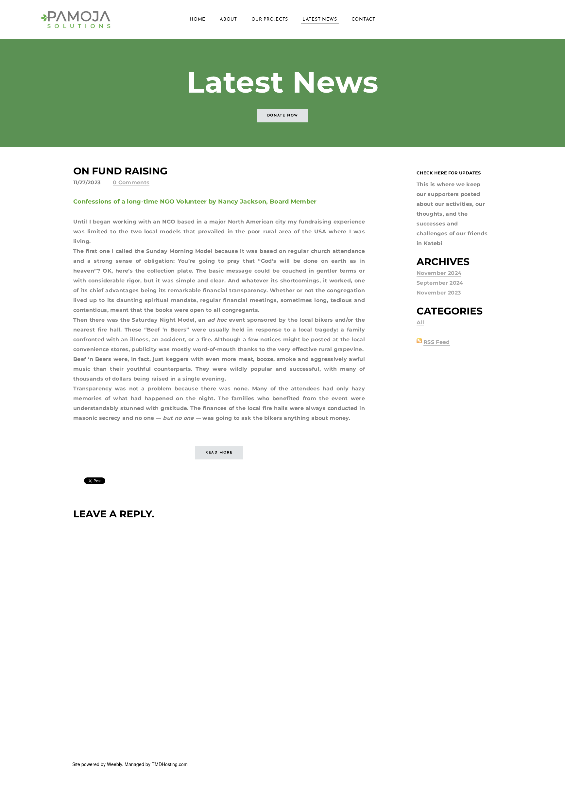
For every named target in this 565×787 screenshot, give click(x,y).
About (228, 19)
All (420, 322)
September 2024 (440, 283)
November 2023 (439, 293)
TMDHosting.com (170, 764)
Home (197, 19)
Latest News (319, 19)
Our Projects (269, 19)
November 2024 (439, 273)
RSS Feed (436, 342)
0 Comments (131, 182)
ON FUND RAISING (120, 171)
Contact (363, 19)
